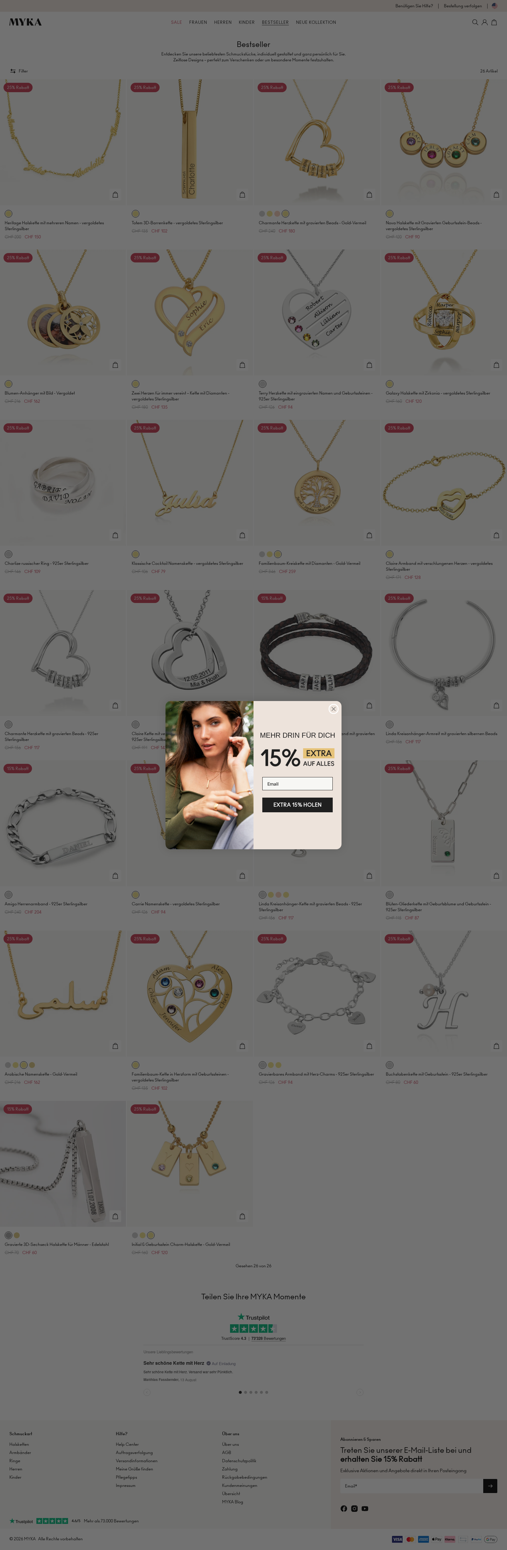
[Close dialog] (333, 709)
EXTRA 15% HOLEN (297, 804)
